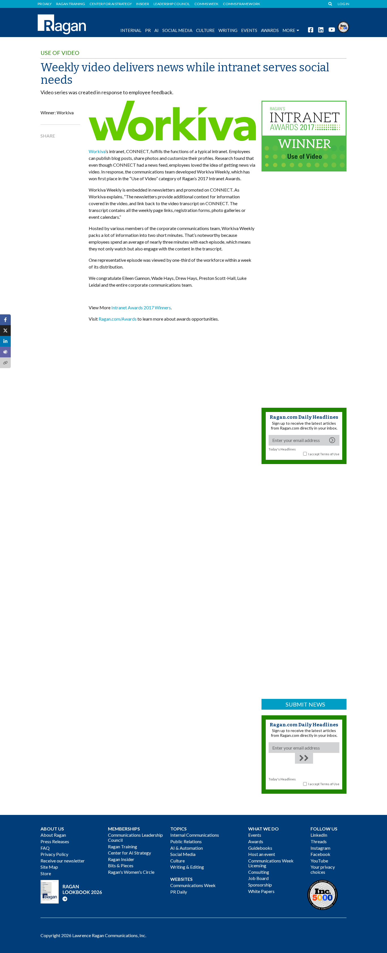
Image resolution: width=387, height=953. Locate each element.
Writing (227, 30)
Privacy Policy (54, 854)
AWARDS (270, 30)
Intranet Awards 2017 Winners (141, 307)
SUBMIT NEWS (305, 704)
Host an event (261, 854)
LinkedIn (319, 835)
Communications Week (193, 885)
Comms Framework (241, 4)
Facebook (320, 854)
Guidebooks (260, 848)
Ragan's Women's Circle (131, 872)
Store (46, 873)
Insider (142, 4)
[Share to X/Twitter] (5, 330)
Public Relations (186, 841)
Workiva (97, 151)
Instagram (320, 848)
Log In (343, 4)
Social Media (177, 30)
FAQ (45, 848)
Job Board (258, 878)
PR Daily (45, 4)
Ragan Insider (121, 859)
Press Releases (55, 841)
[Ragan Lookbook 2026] (71, 891)
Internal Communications (194, 835)
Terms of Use (329, 454)
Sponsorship (260, 884)
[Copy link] (5, 362)
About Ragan (53, 835)
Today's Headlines (282, 449)
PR (148, 30)
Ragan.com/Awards (118, 318)
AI (156, 30)
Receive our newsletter (63, 860)
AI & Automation (186, 848)
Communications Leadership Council (135, 837)
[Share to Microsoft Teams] (5, 352)
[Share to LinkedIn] (5, 341)
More (288, 30)
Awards (255, 841)
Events (254, 835)
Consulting (258, 872)
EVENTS (249, 30)
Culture (205, 30)
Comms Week (206, 4)
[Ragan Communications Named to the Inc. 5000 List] (343, 26)
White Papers (261, 891)
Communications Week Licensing (271, 863)
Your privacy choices (323, 869)
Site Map (49, 867)
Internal (130, 30)
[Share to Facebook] (5, 319)
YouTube (319, 860)
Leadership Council (172, 4)
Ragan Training (70, 4)
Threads (319, 841)
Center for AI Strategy (111, 4)
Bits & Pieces (120, 865)
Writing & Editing (187, 867)
